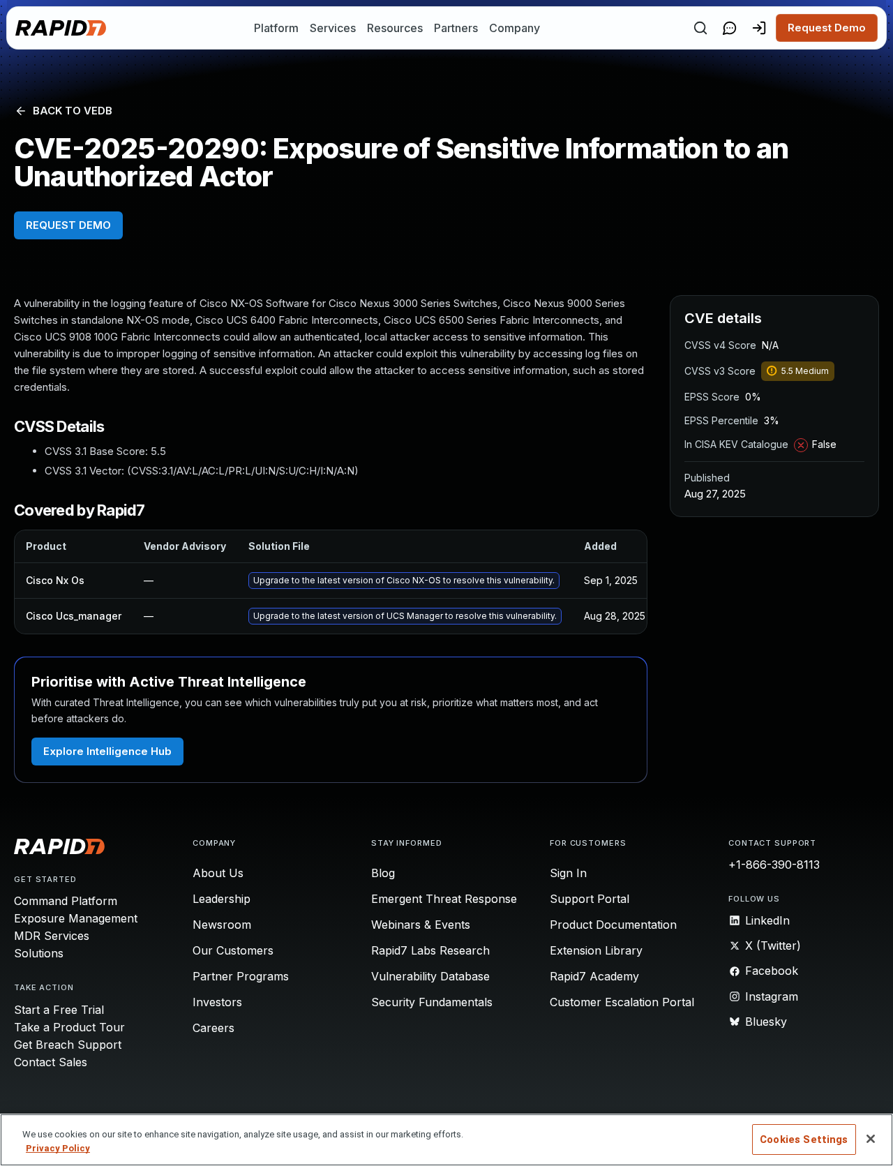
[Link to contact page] (729, 27)
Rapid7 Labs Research (430, 950)
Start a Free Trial (59, 1010)
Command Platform (65, 901)
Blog (383, 873)
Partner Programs (241, 976)
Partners (456, 28)
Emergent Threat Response (444, 899)
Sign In (568, 873)
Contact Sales (50, 1062)
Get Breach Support (67, 1045)
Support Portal (589, 899)
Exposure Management (75, 918)
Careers (213, 1028)
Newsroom (222, 925)
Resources (395, 28)
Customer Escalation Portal (622, 1002)
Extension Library (596, 950)
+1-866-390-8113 (774, 865)
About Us (218, 873)
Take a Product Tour (69, 1027)
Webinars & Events (420, 925)
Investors (217, 1002)
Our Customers (233, 950)
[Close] (870, 1138)
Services (333, 28)
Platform (276, 28)
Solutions (38, 953)
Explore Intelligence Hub (107, 751)
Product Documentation (613, 925)
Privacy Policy (58, 1148)
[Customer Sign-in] (759, 27)
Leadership (221, 899)
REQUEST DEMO (68, 225)
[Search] (700, 27)
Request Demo (827, 27)
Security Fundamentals (432, 1002)
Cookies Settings (804, 1139)
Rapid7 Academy (594, 976)
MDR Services (51, 936)
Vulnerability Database (430, 976)
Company (514, 28)
